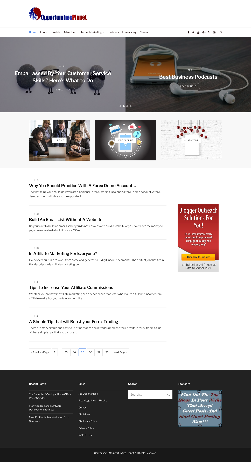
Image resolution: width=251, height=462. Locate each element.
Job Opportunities (88, 393)
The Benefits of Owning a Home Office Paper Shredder (50, 396)
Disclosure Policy (88, 421)
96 (90, 352)
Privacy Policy (86, 428)
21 (38, 180)
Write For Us (85, 434)
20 (38, 248)
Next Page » (120, 352)
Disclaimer (84, 414)
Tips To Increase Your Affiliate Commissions (71, 287)
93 (66, 352)
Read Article (63, 90)
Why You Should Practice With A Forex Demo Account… (82, 185)
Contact (83, 407)
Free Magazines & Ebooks (93, 400)
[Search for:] (150, 394)
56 (38, 214)
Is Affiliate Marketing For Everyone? (63, 253)
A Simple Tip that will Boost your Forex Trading (73, 321)
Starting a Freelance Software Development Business (45, 407)
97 (98, 352)
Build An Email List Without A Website (65, 219)
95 (82, 352)
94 (74, 352)
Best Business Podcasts (188, 77)
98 (106, 352)
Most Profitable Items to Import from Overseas (49, 419)
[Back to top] (240, 452)
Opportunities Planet (122, 452)
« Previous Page (40, 352)
